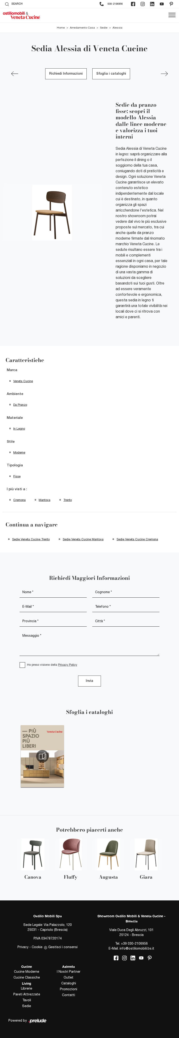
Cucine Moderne (26, 971)
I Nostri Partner (68, 971)
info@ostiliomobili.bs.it (137, 948)
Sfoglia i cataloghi (111, 73)
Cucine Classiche (27, 977)
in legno (19, 428)
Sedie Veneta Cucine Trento (31, 539)
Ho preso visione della (52, 664)
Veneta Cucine (23, 381)
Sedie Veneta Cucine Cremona (137, 539)
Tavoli (26, 1000)
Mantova (44, 500)
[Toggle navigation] (172, 15)
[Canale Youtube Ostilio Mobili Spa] (162, 4)
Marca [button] (12, 370)
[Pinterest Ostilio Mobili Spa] (171, 4)
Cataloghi (68, 983)
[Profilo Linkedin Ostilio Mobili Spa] (152, 4)
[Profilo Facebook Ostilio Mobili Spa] (133, 4)
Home (61, 27)
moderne (19, 452)
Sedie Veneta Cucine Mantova (83, 539)
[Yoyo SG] (164, 73)
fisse (17, 476)
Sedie (103, 27)
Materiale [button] (15, 418)
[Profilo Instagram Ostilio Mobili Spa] (143, 4)
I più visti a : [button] (17, 489)
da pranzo (20, 404)
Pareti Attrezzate (26, 994)
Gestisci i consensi (63, 947)
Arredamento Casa (82, 27)
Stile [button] (11, 441)
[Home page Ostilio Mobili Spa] (21, 15)
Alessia (117, 27)
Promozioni (68, 989)
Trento (67, 500)
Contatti (68, 995)
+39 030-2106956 (134, 943)
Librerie (26, 988)
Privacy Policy (67, 664)
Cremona (19, 500)
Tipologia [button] (15, 465)
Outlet (68, 977)
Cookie (37, 947)
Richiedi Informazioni (66, 73)
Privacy (22, 947)
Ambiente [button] (15, 394)
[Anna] (14, 73)
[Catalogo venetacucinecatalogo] (42, 756)
